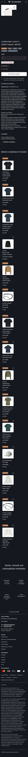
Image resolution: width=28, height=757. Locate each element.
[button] (4, 21)
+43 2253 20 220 (7, 626)
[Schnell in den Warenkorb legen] (13, 237)
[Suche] (4, 2)
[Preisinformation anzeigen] (8, 66)
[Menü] (2, 2)
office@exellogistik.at (9, 624)
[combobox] (14, 58)
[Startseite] (14, 2)
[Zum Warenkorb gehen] (26, 2)
